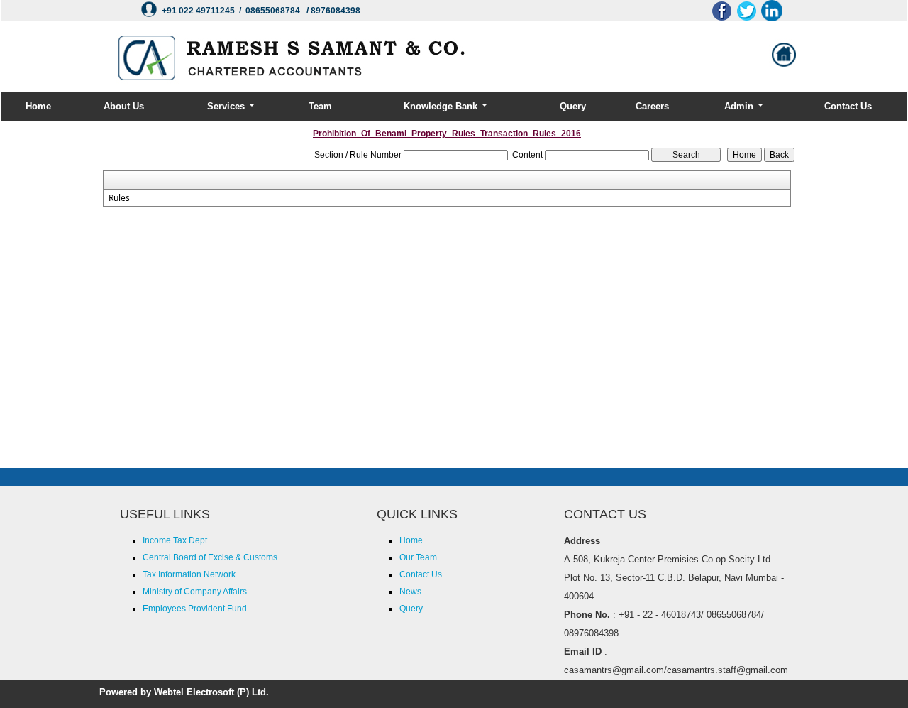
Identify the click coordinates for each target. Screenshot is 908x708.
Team (320, 106)
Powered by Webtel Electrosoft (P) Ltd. (184, 692)
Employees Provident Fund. (196, 609)
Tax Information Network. (190, 574)
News (410, 592)
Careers (652, 106)
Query (573, 106)
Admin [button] (740, 106)
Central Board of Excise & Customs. (211, 557)
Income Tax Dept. (176, 540)
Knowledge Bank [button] (442, 106)
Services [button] (227, 106)
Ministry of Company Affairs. (196, 592)
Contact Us (848, 106)
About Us (124, 106)
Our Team (418, 557)
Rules (119, 198)
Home (38, 106)
